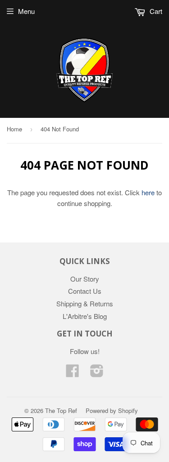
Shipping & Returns (84, 303)
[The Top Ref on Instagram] (97, 373)
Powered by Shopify (112, 410)
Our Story (84, 278)
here (148, 192)
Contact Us (84, 291)
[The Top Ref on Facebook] (72, 373)
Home (14, 129)
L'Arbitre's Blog (85, 316)
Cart (155, 11)
